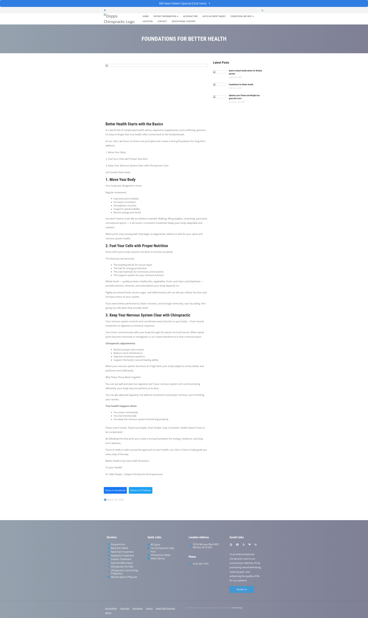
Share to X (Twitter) (140, 490)
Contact (162, 21)
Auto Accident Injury (214, 16)
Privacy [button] (149, 608)
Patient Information (165, 16)
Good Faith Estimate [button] (165, 608)
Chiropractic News (160, 555)
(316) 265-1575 (201, 563)
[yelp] (243, 544)
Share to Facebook (115, 490)
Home (146, 16)
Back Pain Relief (119, 548)
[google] (231, 544)
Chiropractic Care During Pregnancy (124, 572)
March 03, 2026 (115, 499)
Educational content (184, 21)
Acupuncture (190, 16)
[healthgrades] (250, 544)
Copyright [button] (124, 608)
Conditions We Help (241, 16)
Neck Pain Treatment (122, 551)
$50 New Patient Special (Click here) (182, 3)
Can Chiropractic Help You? (162, 549)
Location (148, 21)
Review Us (242, 589)
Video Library (158, 558)
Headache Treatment (122, 555)
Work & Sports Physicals (124, 577)
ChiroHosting (236, 607)
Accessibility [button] (111, 608)
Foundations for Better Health (241, 84)
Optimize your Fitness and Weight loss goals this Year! (244, 97)
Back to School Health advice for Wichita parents (245, 72)
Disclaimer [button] (138, 608)
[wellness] (255, 544)
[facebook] (237, 544)
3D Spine (155, 544)
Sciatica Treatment (121, 559)
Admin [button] (108, 613)
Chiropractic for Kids (122, 566)
